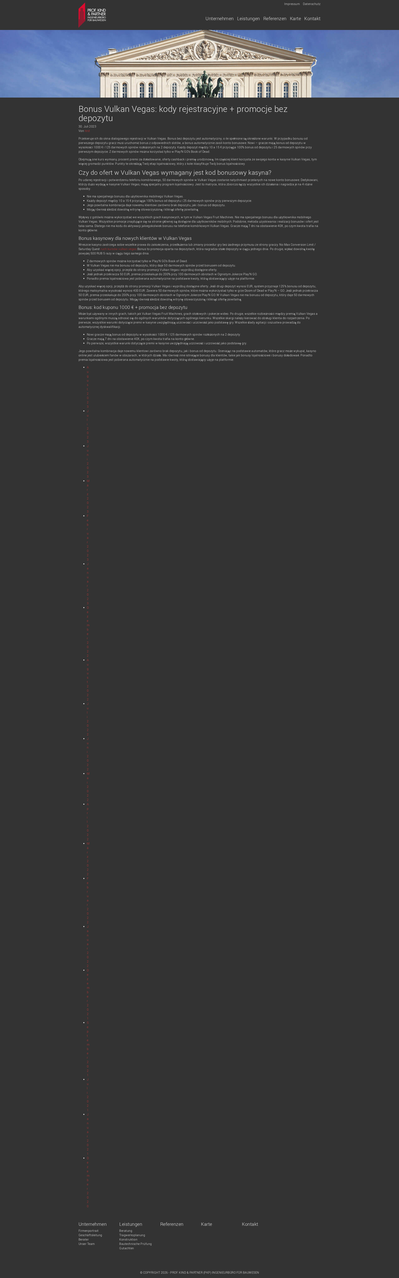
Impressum (292, 4)
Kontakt (312, 18)
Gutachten (126, 1248)
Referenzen (275, 18)
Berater (84, 1239)
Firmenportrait (89, 1231)
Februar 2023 (88, 538)
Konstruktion (128, 1239)
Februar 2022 (88, 900)
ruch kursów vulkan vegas (119, 249)
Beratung (125, 1231)
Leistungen (130, 1224)
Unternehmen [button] (220, 18)
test (87, 131)
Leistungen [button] (248, 18)
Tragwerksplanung (132, 1235)
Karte (295, 18)
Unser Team (87, 1244)
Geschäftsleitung (90, 1235)
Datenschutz (312, 4)
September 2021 (88, 1049)
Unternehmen (93, 1224)
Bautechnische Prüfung (135, 1244)
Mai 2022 (88, 787)
